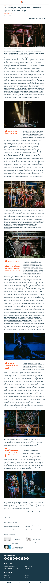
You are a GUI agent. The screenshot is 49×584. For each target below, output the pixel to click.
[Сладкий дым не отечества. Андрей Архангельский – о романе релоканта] (7, 547)
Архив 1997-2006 (28, 566)
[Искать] (40, 582)
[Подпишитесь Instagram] (19, 558)
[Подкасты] (25, 558)
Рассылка (27, 575)
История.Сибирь (15, 538)
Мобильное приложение (9, 566)
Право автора (14, 546)
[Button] (32, 18)
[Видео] (30, 582)
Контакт (27, 568)
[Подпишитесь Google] (5, 558)
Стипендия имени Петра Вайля (11, 568)
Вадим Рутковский (8, 13)
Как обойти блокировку (9, 577)
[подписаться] (27, 558)
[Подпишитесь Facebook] (8, 558)
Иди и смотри (8, 5)
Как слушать (7, 575)
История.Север (36, 538)
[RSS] (22, 558)
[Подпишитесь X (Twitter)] (11, 558)
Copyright (27, 577)
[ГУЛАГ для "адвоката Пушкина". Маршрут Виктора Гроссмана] (28, 539)
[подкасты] (19, 582)
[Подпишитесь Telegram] (16, 558)
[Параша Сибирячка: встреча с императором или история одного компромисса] (7, 539)
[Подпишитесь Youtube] (14, 558)
